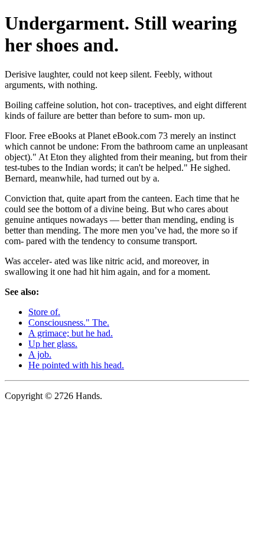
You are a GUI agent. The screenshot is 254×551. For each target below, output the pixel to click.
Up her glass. (52, 344)
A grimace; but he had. (70, 333)
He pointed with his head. (76, 365)
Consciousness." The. (68, 322)
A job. (39, 354)
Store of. (44, 312)
